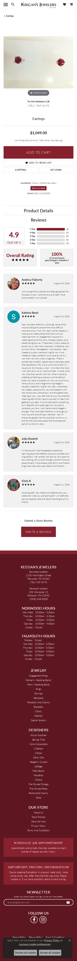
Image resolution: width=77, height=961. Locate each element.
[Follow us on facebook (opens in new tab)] (34, 919)
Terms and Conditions (38, 830)
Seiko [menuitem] (38, 797)
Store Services (38, 821)
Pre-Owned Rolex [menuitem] (39, 788)
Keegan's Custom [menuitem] (38, 762)
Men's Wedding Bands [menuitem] (38, 684)
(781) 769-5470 (38, 105)
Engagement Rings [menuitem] (38, 675)
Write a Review (38, 532)
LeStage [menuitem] (38, 766)
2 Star (32, 239)
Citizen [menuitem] (38, 753)
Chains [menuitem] (38, 711)
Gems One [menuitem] (38, 757)
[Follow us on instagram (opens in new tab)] (43, 919)
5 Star (32, 229)
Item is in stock (38, 188)
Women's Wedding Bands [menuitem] (38, 680)
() (67, 229)
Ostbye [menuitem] (38, 779)
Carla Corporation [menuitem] (39, 744)
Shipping (21, 169)
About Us (38, 812)
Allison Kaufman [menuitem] (38, 735)
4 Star (32, 232)
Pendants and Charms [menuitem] (38, 702)
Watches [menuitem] (38, 715)
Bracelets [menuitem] (38, 706)
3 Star (32, 236)
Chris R (26, 481)
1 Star (32, 243)
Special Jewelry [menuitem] (38, 720)
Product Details (38, 210)
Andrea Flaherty (32, 279)
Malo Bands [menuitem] (38, 770)
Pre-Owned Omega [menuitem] (38, 784)
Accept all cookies (50, 952)
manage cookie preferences (35, 944)
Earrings (10, 15)
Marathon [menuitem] (38, 775)
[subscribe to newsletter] (68, 902)
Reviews (38, 220)
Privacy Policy (38, 826)
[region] (38, 62)
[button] (13, 4)
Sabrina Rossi (30, 312)
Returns (56, 169)
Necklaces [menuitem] (38, 698)
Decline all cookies (25, 952)
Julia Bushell (30, 438)
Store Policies (38, 817)
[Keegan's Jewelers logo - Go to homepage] (38, 4)
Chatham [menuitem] (38, 748)
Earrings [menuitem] (38, 693)
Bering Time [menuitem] (38, 739)
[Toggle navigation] (6, 4)
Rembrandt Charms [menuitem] (38, 793)
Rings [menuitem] (38, 689)
